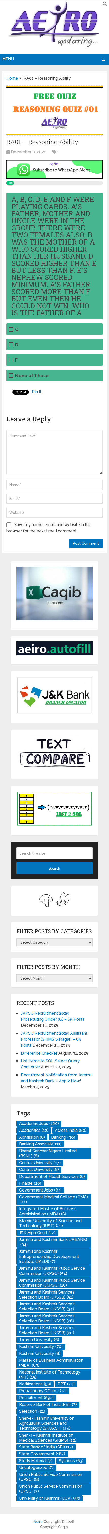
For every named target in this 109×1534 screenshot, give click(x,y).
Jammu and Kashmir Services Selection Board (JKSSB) (47, 1295)
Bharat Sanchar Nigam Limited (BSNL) (48, 1153)
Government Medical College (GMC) (53, 1199)
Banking (63, 1137)
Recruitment (36, 1397)
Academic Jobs (39, 1123)
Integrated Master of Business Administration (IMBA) (47, 1211)
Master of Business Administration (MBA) (51, 1363)
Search (54, 868)
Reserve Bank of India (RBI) (48, 1404)
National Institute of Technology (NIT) (49, 1375)
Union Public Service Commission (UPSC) (50, 1477)
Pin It (36, 391)
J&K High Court (37, 1232)
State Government (42, 1453)
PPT (66, 1384)
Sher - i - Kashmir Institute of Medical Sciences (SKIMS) (47, 1438)
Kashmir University (41, 1346)
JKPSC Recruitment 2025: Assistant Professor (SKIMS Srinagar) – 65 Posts (54, 1039)
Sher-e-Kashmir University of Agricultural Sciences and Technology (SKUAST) (46, 1423)
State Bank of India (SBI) (46, 1447)
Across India (70, 1130)
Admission (32, 1137)
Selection (32, 1411)
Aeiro (38, 1522)
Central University (40, 1162)
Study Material (35, 1460)
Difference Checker (39, 1053)
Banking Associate (40, 1144)
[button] (105, 5)
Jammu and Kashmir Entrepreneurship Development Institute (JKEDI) (49, 1256)
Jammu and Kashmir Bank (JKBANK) (53, 1242)
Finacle (30, 1183)
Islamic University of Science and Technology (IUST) (50, 1223)
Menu (8, 59)
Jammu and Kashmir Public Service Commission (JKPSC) (52, 1271)
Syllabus (71, 1460)
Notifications (35, 1384)
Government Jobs (40, 1190)
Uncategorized (36, 1467)
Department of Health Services (52, 1176)
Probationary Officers (43, 1390)
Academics (33, 1130)
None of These (32, 375)
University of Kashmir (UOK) (49, 1498)
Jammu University (39, 1339)
